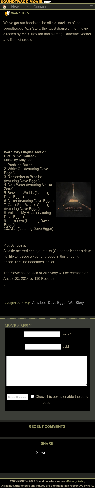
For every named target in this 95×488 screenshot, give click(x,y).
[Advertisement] (47, 95)
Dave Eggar (57, 303)
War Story (20, 13)
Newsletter (20, 7)
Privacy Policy (76, 481)
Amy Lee (39, 303)
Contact (39, 7)
